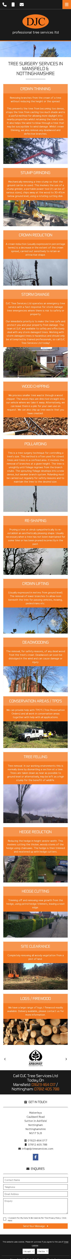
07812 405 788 (46, 1089)
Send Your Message (34, 1226)
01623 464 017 (43, 1084)
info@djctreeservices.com (37, 1148)
